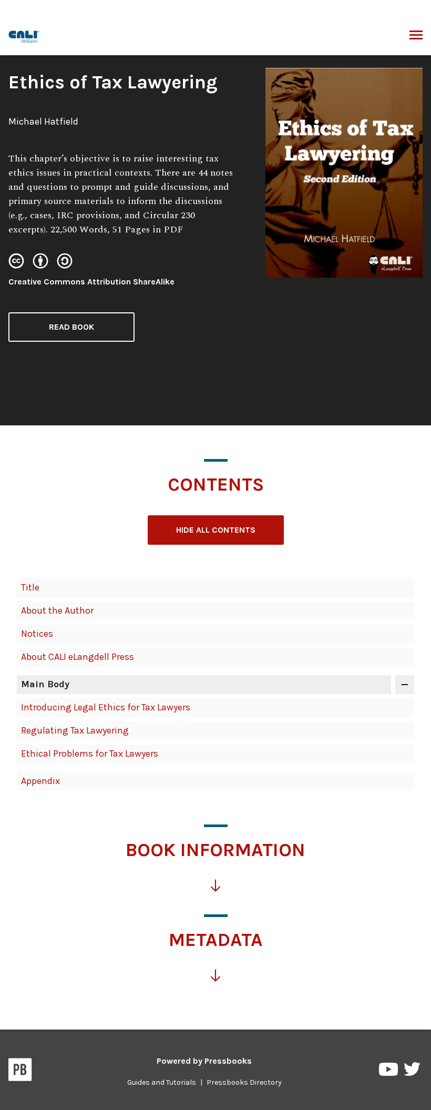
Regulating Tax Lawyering (75, 730)
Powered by (204, 1061)
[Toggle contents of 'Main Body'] (404, 684)
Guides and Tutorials (161, 1082)
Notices (37, 633)
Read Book (71, 327)
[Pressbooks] (20, 1071)
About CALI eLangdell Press (77, 657)
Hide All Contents (215, 530)
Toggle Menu (416, 35)
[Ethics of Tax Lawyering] (24, 35)
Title (30, 587)
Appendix (40, 781)
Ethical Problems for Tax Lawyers (89, 753)
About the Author (57, 610)
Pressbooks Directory (244, 1082)
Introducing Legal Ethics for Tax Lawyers (105, 707)
